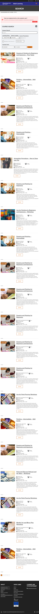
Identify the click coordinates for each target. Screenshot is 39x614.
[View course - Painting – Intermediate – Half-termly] (8, 84)
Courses (15, 588)
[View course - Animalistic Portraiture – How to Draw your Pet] (6, 163)
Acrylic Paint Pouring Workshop (26, 394)
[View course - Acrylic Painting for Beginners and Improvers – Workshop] (8, 214)
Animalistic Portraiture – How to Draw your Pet (26, 159)
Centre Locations (3, 596)
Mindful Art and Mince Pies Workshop (25, 523)
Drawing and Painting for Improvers (24, 184)
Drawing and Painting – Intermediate (23, 133)
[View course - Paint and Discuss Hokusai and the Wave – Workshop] (8, 476)
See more (19, 71)
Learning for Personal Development (18, 594)
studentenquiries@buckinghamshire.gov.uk (7, 595)
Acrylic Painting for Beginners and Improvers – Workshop (26, 211)
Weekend (23, 37)
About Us (15, 586)
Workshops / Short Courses (9, 41)
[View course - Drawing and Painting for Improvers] (8, 188)
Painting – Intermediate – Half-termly (26, 80)
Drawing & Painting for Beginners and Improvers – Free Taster (27, 54)
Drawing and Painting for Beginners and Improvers (24, 107)
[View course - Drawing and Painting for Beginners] (8, 320)
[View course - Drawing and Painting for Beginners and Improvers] (8, 110)
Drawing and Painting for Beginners (24, 316)
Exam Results (16, 595)
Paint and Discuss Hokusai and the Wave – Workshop (26, 472)
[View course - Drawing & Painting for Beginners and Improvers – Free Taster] (8, 57)
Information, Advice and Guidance (18, 591)
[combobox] (6, 38)
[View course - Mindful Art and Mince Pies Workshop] (8, 527)
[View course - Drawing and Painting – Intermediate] (8, 136)
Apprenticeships (16, 589)
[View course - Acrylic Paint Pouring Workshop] (8, 399)
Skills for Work (16, 592)
